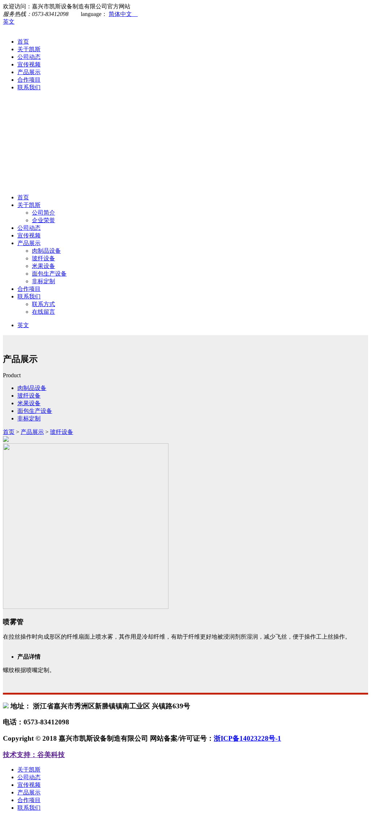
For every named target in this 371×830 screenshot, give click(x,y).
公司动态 (29, 57)
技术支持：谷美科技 (34, 754)
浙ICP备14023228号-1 (247, 738)
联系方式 (43, 304)
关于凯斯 (29, 49)
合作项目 (29, 80)
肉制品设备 (46, 251)
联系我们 (29, 87)
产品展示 (29, 72)
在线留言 (43, 312)
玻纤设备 (43, 258)
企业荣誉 (43, 220)
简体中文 (123, 14)
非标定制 (43, 281)
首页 (23, 41)
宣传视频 (29, 64)
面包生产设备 (49, 273)
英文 (8, 22)
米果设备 (43, 266)
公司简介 (43, 212)
